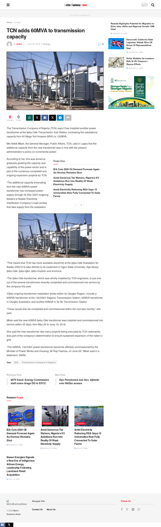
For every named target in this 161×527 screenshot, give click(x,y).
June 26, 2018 (33, 43)
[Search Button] (152, 4)
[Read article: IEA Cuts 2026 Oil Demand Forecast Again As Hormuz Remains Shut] (21, 416)
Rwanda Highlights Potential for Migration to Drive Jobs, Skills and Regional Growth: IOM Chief (132, 26)
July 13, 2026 (14, 479)
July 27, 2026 (81, 448)
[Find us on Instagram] (139, 509)
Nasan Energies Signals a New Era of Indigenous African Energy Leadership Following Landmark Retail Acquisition (21, 465)
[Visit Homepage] (75, 5)
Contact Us (37, 509)
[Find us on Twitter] (127, 509)
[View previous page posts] (75, 205)
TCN (16, 362)
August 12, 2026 (15, 444)
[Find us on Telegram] (133, 509)
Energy (17, 22)
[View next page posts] (81, 205)
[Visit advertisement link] (80, 11)
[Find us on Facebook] (121, 509)
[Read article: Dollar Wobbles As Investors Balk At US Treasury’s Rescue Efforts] (116, 62)
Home (9, 22)
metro (19, 43)
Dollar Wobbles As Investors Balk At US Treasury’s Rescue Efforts (140, 61)
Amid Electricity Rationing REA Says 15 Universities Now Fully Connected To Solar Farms (76, 193)
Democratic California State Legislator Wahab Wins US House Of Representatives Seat (139, 44)
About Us (51, 509)
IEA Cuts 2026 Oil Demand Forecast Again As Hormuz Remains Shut (76, 170)
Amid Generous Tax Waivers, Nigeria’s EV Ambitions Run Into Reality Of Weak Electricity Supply (76, 181)
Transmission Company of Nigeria (39, 362)
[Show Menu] (8, 4)
